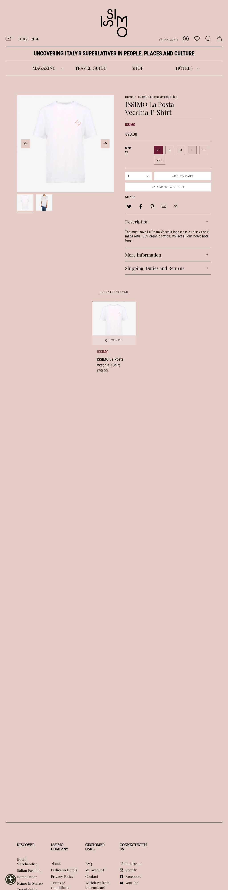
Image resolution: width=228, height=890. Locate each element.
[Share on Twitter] (129, 206)
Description (137, 222)
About (56, 863)
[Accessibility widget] (10, 879)
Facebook (133, 876)
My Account (94, 870)
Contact (91, 876)
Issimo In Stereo (30, 883)
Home (129, 97)
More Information (143, 255)
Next (105, 143)
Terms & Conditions (60, 885)
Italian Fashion (29, 870)
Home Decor (27, 876)
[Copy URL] (175, 206)
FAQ (88, 863)
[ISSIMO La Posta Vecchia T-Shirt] (114, 323)
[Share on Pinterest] (152, 206)
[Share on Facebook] (141, 206)
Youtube (131, 882)
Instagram (133, 863)
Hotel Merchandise (27, 861)
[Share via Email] (164, 206)
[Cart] (219, 38)
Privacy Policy (62, 876)
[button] (43, 68)
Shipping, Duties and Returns (154, 268)
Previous (25, 143)
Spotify (131, 870)
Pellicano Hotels (64, 870)
